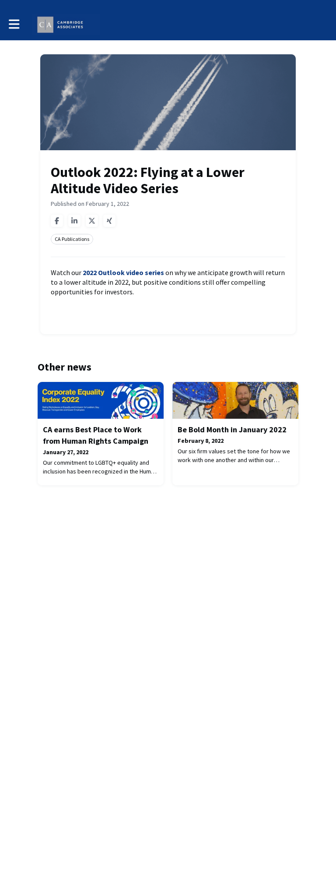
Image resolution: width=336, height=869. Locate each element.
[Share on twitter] (92, 221)
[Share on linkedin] (74, 221)
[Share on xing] (109, 221)
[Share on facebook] (57, 221)
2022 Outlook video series (123, 272)
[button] (14, 24)
